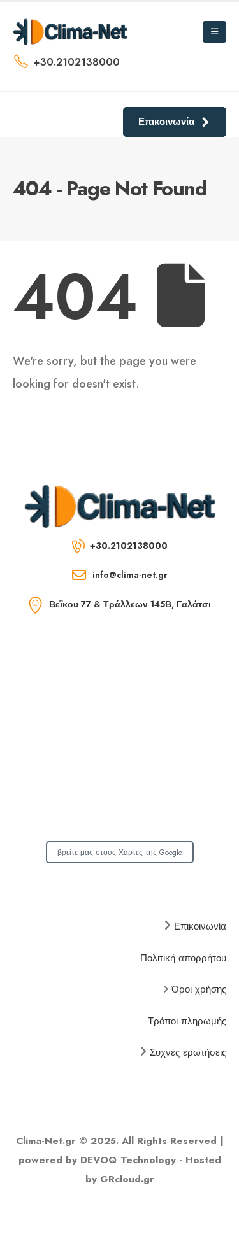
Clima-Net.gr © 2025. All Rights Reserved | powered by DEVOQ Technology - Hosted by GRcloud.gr (120, 1160)
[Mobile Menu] (214, 32)
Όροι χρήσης (198, 989)
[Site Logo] (70, 31)
